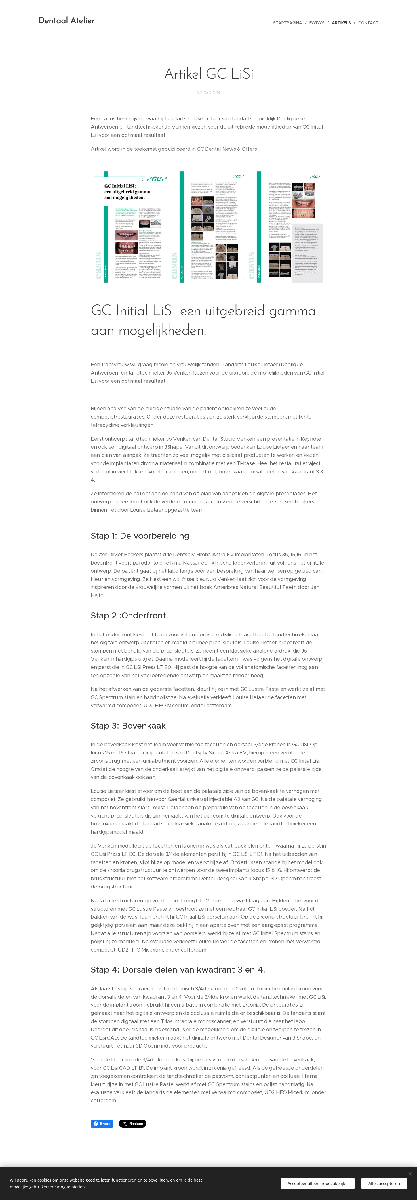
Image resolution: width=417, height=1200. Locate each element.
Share (105, 1123)
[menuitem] (289, 23)
